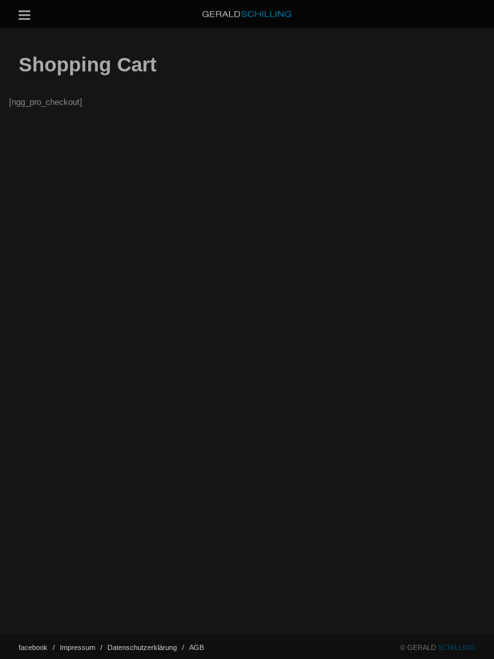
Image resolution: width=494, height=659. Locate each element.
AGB (196, 647)
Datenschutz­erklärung (145, 647)
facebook (37, 647)
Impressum (81, 647)
